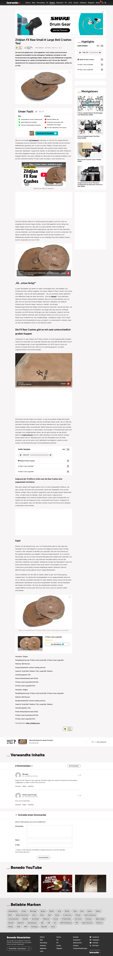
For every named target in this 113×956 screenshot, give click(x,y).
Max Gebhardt (39, 47)
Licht (70, 2)
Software (83, 2)
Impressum (77, 940)
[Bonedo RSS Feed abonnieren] (105, 3)
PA (66, 2)
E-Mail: (17, 845)
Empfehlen (31, 786)
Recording (41, 2)
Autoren (75, 945)
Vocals (75, 2)
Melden (24, 786)
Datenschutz (77, 943)
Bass (33, 2)
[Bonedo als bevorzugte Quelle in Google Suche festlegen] (29, 47)
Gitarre (28, 2)
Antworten (18, 786)
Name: (17, 840)
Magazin (91, 2)
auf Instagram (34, 140)
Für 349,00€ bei (56, 644)
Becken (53, 296)
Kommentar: (19, 826)
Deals (98, 2)
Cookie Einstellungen (80, 948)
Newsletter (17, 948)
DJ (47, 2)
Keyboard (59, 2)
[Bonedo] (14, 3)
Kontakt (75, 937)
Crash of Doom (27, 435)
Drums (52, 2)
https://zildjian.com (33, 723)
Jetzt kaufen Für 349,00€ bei (45, 133)
